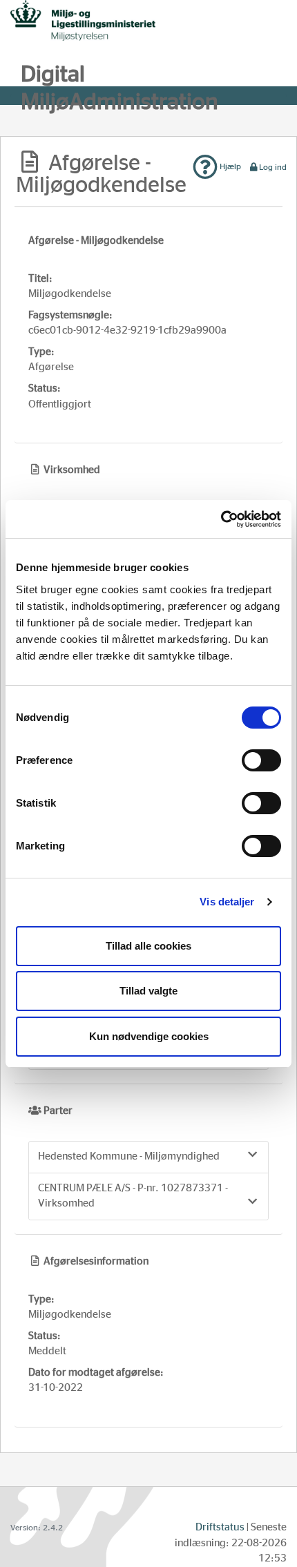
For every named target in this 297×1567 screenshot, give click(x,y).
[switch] (261, 760)
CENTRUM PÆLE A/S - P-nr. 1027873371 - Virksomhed (133, 1196)
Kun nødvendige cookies (149, 1036)
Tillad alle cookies (148, 946)
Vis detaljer (227, 901)
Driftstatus (220, 1527)
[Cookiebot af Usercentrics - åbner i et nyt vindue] (220, 519)
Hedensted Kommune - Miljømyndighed (129, 1156)
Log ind (273, 167)
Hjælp (229, 166)
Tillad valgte (148, 991)
